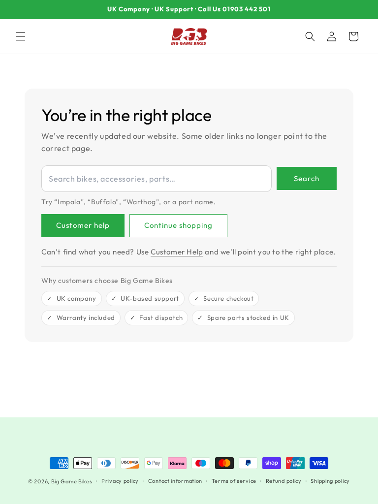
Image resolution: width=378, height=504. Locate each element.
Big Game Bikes (72, 481)
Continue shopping (178, 225)
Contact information (175, 480)
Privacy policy (120, 480)
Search (306, 178)
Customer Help (177, 251)
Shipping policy (330, 480)
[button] (21, 36)
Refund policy (284, 480)
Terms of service (234, 480)
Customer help (83, 225)
